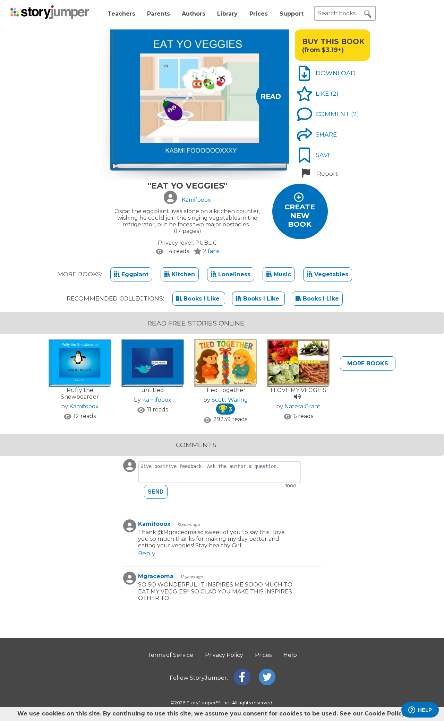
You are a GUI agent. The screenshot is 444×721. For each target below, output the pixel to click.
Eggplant (134, 274)
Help (290, 655)
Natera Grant (302, 406)
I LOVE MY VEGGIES (298, 390)
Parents (158, 13)
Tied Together (226, 390)
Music (281, 274)
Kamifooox (84, 406)
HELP (425, 710)
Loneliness (233, 274)
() (335, 93)
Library (227, 13)
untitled (152, 390)
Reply (146, 553)
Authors (193, 13)
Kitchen (182, 274)
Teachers (121, 13)
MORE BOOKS (367, 363)
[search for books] (368, 14)
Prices (258, 13)
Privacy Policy (224, 655)
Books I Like (201, 298)
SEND (156, 492)
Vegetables (330, 274)
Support (292, 13)
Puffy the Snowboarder (80, 393)
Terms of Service (170, 655)
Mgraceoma (155, 576)
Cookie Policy (385, 713)
